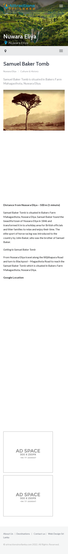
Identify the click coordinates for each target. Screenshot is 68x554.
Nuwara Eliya (18, 43)
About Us (8, 533)
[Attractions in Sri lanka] (19, 6)
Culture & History (29, 71)
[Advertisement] (34, 168)
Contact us (39, 533)
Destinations (23, 533)
